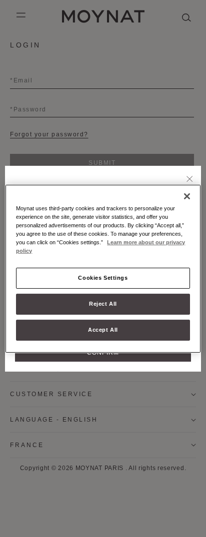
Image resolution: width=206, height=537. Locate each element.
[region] (102, 268)
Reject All (103, 304)
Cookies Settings (103, 278)
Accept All (103, 330)
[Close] (190, 179)
